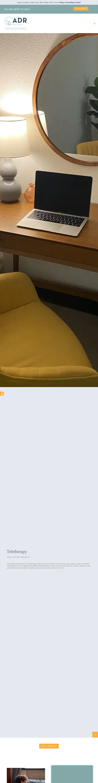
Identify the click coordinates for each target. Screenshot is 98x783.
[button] (94, 23)
